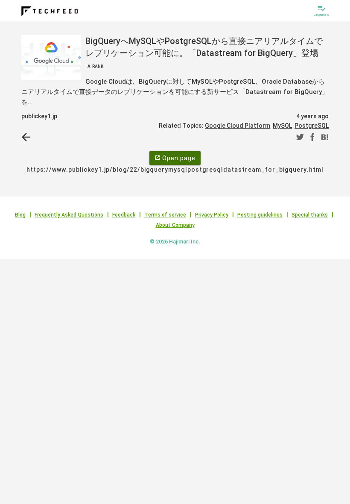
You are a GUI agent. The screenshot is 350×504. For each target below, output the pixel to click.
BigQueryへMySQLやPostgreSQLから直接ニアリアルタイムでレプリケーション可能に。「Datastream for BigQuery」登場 (204, 52)
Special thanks (310, 215)
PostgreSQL (312, 125)
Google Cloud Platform (237, 125)
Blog (20, 215)
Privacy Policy (211, 215)
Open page (175, 158)
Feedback (123, 215)
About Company (175, 225)
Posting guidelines (260, 215)
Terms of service (165, 215)
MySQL (282, 125)
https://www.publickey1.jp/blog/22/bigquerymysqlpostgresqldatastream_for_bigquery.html (175, 169)
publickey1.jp (39, 116)
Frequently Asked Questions (69, 215)
